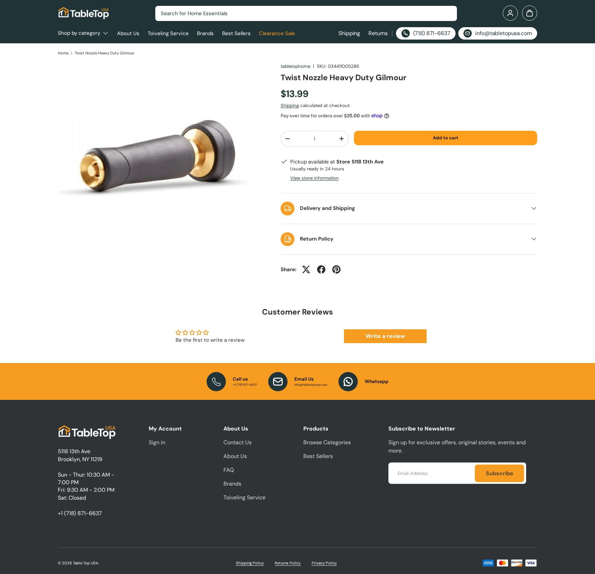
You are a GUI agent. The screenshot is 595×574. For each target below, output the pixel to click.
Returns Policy (288, 563)
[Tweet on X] (306, 269)
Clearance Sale (277, 33)
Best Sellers (236, 33)
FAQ (228, 470)
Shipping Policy (250, 563)
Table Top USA (85, 563)
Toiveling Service (168, 33)
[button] (529, 13)
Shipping (349, 33)
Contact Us (237, 442)
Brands (205, 33)
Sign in (157, 442)
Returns (378, 33)
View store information (314, 178)
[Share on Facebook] (321, 269)
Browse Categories (327, 442)
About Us (128, 33)
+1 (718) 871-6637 (80, 513)
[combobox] (306, 13)
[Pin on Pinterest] (336, 269)
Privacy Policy (324, 563)
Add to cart (445, 138)
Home (63, 53)
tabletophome (295, 66)
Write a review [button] (385, 336)
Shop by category (79, 33)
